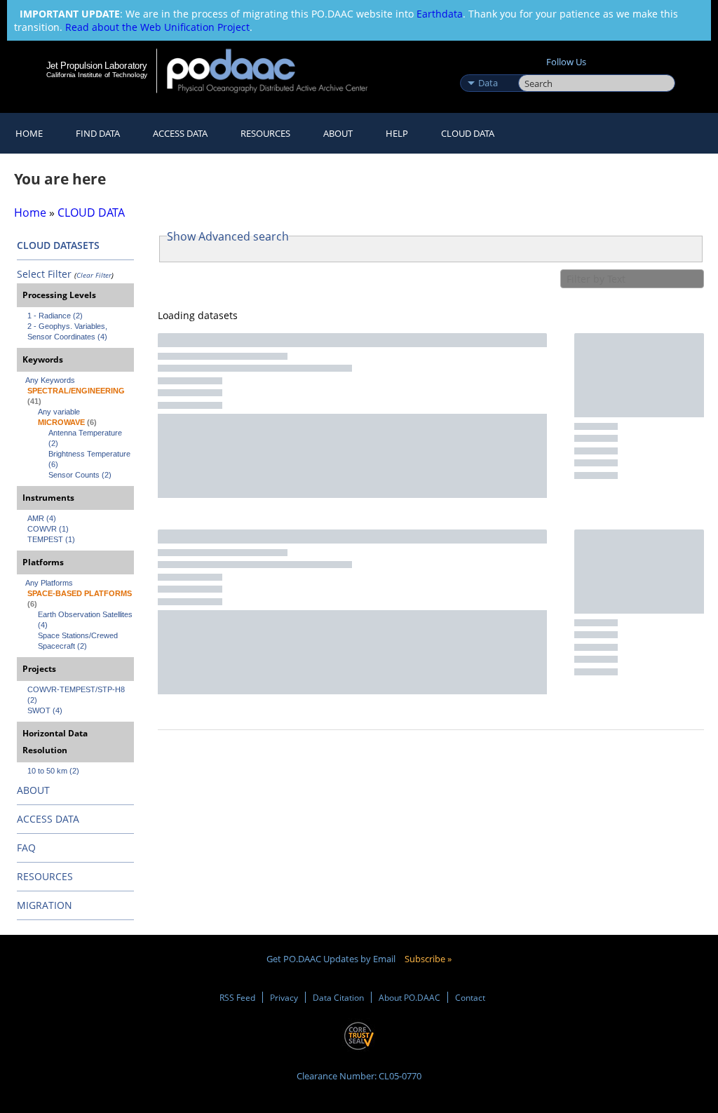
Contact (470, 997)
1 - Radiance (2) (55, 315)
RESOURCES (265, 133)
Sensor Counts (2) (79, 475)
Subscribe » (428, 958)
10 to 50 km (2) (53, 771)
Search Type (487, 68)
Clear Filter (93, 275)
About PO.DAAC (409, 997)
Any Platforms (49, 583)
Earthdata (439, 13)
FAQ (26, 847)
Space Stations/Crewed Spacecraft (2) (79, 640)
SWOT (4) (44, 710)
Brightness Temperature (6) (90, 459)
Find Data (98, 133)
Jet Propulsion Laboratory (96, 65)
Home (29, 133)
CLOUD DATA (467, 133)
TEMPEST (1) (51, 539)
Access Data (180, 133)
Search (534, 68)
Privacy (284, 997)
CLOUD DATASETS (58, 245)
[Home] (276, 70)
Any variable (59, 411)
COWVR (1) (48, 529)
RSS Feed (237, 997)
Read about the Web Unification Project (157, 27)
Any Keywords (50, 380)
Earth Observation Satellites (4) (86, 619)
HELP (397, 133)
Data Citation (338, 997)
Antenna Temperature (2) (86, 438)
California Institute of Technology (96, 75)
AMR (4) (41, 518)
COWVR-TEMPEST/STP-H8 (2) (77, 694)
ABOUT (33, 790)
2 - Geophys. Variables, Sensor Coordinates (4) (68, 331)
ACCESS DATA (48, 818)
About (338, 133)
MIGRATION (44, 905)
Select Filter (44, 274)
